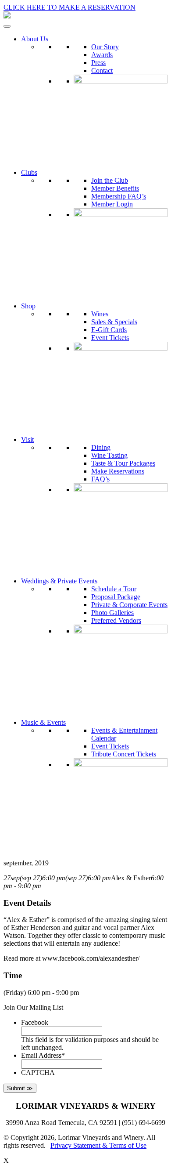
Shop (28, 306)
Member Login (112, 204)
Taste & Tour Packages (123, 463)
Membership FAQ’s (118, 196)
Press (98, 62)
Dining (100, 447)
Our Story (105, 47)
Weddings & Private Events (59, 581)
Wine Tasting (109, 455)
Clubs (29, 172)
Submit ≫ (20, 1088)
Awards (102, 54)
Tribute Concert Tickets (123, 754)
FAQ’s (100, 479)
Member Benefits (115, 188)
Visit (27, 439)
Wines (99, 314)
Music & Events (43, 722)
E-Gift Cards (109, 329)
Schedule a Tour (113, 589)
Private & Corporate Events (129, 604)
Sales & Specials (114, 321)
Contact (102, 70)
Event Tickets (110, 337)
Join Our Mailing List (33, 1007)
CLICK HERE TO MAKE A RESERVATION (69, 7)
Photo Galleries (112, 612)
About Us (34, 39)
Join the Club (109, 180)
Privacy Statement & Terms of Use (98, 1145)
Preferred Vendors (116, 620)
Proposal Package (115, 596)
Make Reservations (117, 471)
